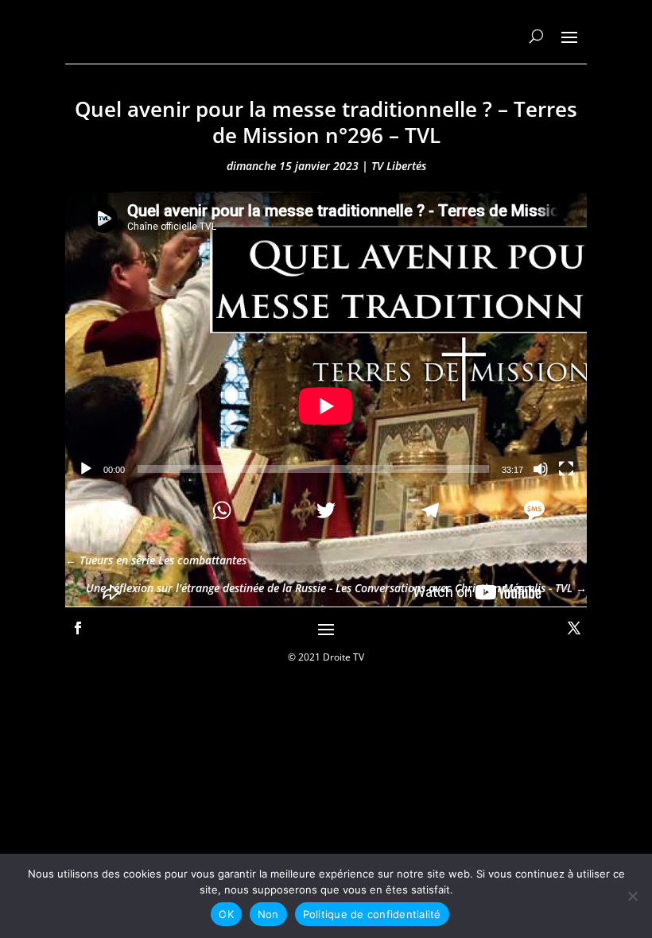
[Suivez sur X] (574, 628)
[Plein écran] (566, 469)
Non (268, 914)
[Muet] (541, 469)
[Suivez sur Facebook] (78, 628)
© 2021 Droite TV (326, 657)
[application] (326, 338)
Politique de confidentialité (372, 914)
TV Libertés (398, 165)
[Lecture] (86, 469)
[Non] (632, 896)
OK (226, 914)
